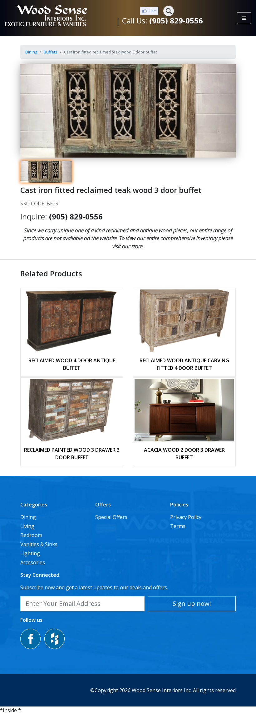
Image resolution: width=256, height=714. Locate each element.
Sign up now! (192, 603)
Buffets (50, 52)
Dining (31, 52)
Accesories (32, 562)
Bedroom (31, 535)
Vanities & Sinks (38, 544)
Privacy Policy (185, 517)
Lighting (30, 553)
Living (27, 526)
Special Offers (111, 517)
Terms (177, 526)
